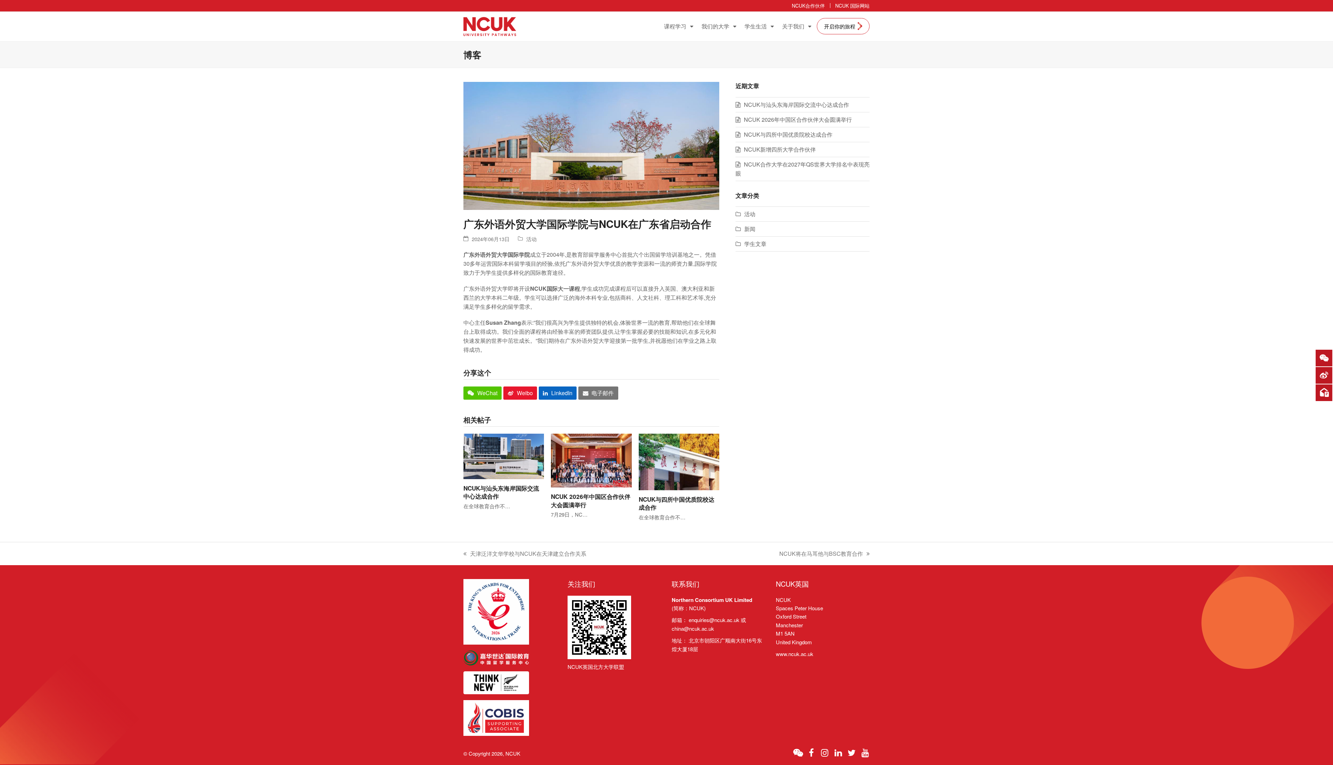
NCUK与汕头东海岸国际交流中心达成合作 (501, 492)
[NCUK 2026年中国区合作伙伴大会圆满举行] (591, 460)
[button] (482, 393)
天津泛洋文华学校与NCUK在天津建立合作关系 (524, 554)
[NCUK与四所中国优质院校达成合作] (679, 461)
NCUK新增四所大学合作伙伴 (780, 149)
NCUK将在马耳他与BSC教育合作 (821, 554)
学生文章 (755, 244)
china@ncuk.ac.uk (693, 628)
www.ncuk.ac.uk (794, 653)
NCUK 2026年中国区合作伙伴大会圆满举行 (590, 500)
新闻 (749, 229)
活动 (531, 239)
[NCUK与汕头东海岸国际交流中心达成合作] (503, 456)
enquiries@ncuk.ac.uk (714, 619)
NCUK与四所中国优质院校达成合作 (676, 503)
